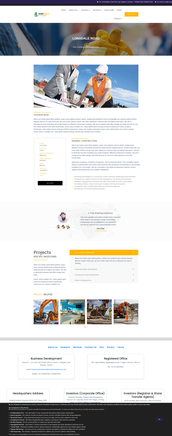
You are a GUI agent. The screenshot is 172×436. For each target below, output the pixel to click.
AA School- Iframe (99, 315)
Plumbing (103, 318)
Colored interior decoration (46, 315)
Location (43, 148)
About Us (52, 347)
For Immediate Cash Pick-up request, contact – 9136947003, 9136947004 (110, 2)
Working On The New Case (126, 315)
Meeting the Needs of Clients (73, 315)
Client (42, 143)
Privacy (110, 347)
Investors (65, 347)
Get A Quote (131, 14)
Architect (43, 168)
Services (77, 347)
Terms (120, 347)
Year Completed (45, 158)
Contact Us (90, 347)
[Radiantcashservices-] (41, 14)
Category (43, 173)
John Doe (100, 228)
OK (159, 419)
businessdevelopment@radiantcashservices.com (48, 369)
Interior (42, 175)
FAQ (102, 347)
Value (41, 163)
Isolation (76, 319)
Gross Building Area (46, 153)
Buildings (42, 319)
